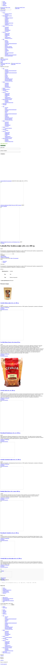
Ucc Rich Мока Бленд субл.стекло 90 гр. (10, 342)
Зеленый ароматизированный (11, 43)
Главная (2, 180)
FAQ (4, 601)
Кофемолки (7, 35)
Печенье (6, 21)
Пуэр (6, 48)
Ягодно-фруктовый (9, 55)
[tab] (23, 261)
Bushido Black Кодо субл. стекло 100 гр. (10, 491)
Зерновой (7, 27)
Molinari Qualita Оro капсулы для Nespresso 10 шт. (10, 241)
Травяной (7, 50)
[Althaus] (2, 578)
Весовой (6, 41)
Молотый (7, 29)
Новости (4, 593)
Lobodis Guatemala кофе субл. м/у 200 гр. (10, 459)
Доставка (4, 588)
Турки (6, 36)
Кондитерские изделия (7, 15)
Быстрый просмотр (4, 309)
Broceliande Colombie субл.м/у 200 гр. (9, 532)
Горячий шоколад (8, 13)
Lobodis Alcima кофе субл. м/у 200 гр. (9, 303)
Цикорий (7, 31)
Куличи (6, 19)
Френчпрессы (7, 37)
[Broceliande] (3, 577)
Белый (6, 40)
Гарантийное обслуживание (8, 600)
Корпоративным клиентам (8, 598)
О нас (4, 587)
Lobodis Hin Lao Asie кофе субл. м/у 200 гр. (11, 558)
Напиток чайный (8, 46)
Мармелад (7, 20)
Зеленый (6, 42)
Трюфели (7, 23)
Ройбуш (6, 49)
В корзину (2, 255)
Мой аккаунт (5, 597)
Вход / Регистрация (6, 652)
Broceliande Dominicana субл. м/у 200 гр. (10, 433)
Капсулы (6, 28)
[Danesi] (2, 570)
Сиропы (6, 91)
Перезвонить (3, 145)
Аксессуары (7, 33)
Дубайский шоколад (9, 17)
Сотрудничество (6, 592)
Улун (6, 51)
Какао (4, 12)
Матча (6, 45)
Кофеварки (7, 34)
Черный (6, 53)
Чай (3, 39)
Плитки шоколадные (9, 22)
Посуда (4, 32)
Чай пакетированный (9, 52)
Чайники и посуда (8, 38)
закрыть (2, 655)
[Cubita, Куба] (6, 576)
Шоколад (7, 14)
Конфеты (7, 18)
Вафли (6, 16)
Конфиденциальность (7, 589)
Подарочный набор (9, 47)
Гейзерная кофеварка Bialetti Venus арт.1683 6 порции (10, 205)
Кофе (4, 26)
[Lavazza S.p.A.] (3, 569)
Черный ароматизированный (10, 54)
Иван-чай (7, 44)
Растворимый (7, 30)
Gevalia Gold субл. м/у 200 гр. (7, 390)
